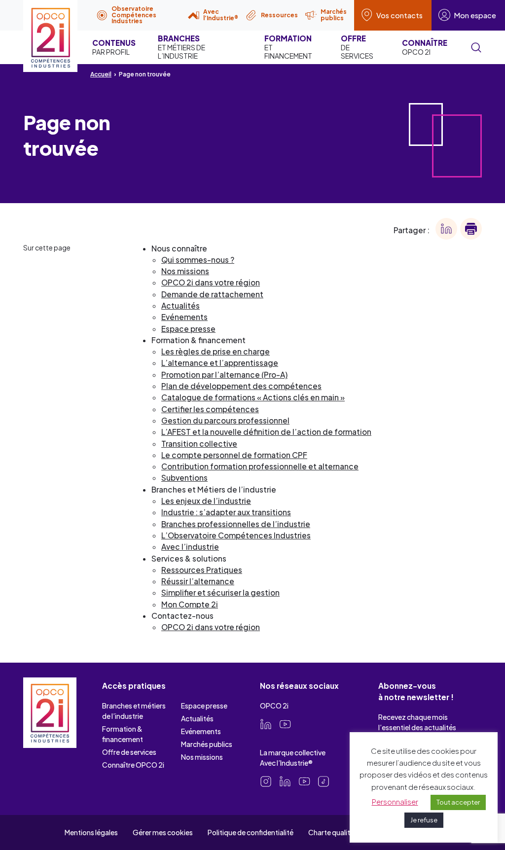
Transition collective (199, 443)
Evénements (184, 316)
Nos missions (185, 271)
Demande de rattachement (212, 294)
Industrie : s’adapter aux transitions (226, 512)
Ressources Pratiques (201, 569)
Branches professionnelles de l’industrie (235, 524)
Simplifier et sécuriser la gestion (220, 592)
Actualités (180, 305)
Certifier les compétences (210, 409)
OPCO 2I (424, 47)
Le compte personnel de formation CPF (234, 455)
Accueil (100, 74)
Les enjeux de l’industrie (206, 500)
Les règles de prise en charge (215, 351)
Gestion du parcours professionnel (225, 420)
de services (357, 47)
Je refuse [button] (423, 820)
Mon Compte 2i (189, 604)
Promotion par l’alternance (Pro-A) (224, 374)
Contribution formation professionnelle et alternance (260, 466)
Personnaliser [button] (395, 801)
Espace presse (188, 328)
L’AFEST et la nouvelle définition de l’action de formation (266, 431)
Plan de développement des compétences (241, 385)
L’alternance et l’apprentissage (219, 362)
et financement (288, 47)
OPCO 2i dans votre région (210, 282)
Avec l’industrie (190, 546)
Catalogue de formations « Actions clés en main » (253, 397)
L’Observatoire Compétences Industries (236, 535)
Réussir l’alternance (197, 581)
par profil (114, 47)
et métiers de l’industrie (181, 47)
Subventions (184, 477)
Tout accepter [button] (458, 802)
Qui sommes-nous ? (197, 259)
